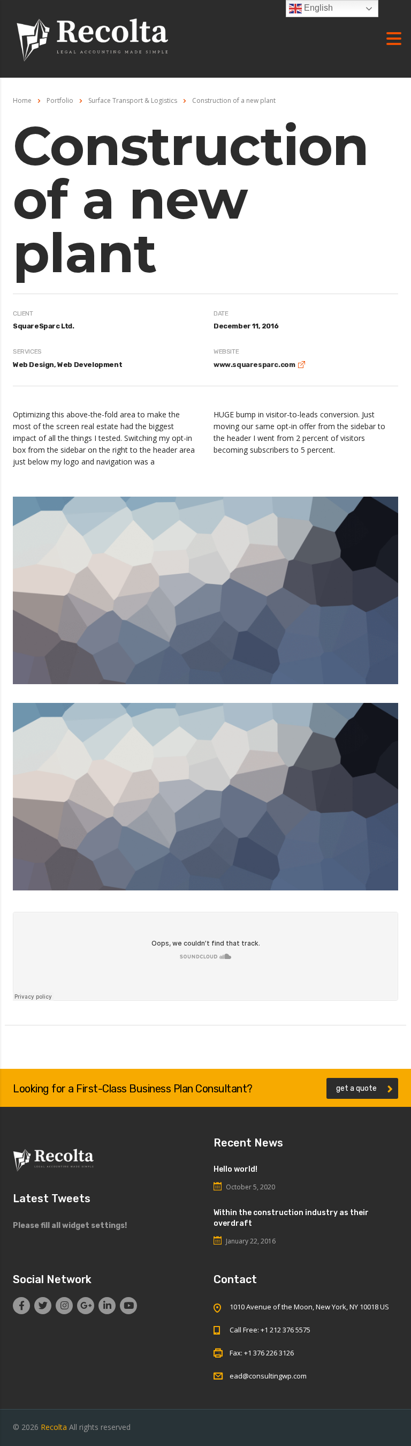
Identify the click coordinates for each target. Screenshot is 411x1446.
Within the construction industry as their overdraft (291, 1218)
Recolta (54, 1427)
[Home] (93, 38)
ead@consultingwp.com (268, 1376)
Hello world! (235, 1169)
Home (22, 100)
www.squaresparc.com (254, 365)
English (317, 7)
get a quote (356, 1088)
